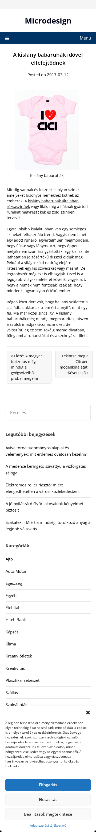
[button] (88, 712)
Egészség (14, 583)
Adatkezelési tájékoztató (48, 825)
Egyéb (11, 595)
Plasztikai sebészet (22, 680)
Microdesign (48, 20)
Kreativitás (15, 668)
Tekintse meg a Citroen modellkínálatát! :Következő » (74, 364)
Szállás (12, 692)
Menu (85, 38)
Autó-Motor (16, 571)
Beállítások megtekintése (48, 814)
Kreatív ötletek (19, 656)
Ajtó (9, 559)
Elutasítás (48, 799)
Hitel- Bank (16, 619)
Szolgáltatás (16, 704)
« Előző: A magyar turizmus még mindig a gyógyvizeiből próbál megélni (26, 367)
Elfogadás (48, 784)
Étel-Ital (12, 607)
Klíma (11, 644)
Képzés (12, 631)
